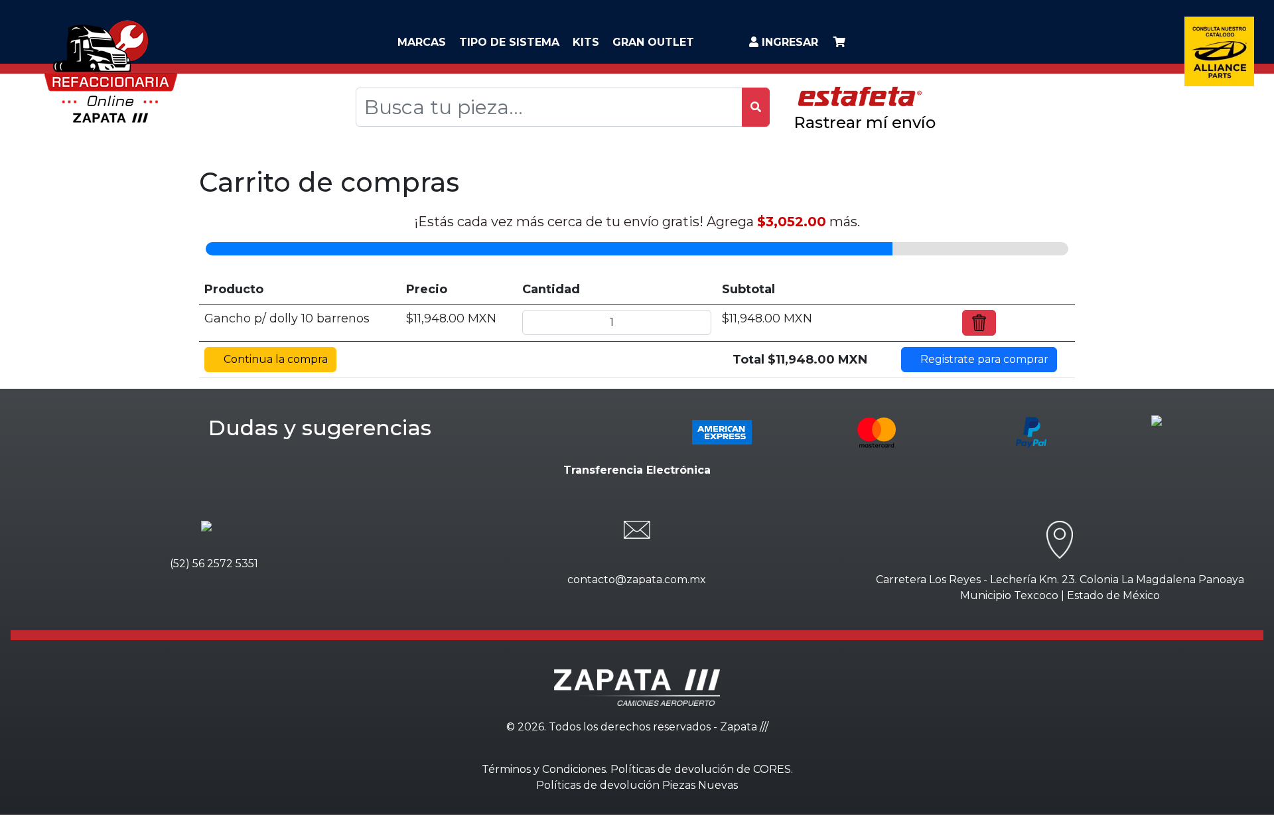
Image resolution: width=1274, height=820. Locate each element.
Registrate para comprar (983, 359)
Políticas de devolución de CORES (700, 769)
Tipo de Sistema (509, 42)
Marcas (421, 42)
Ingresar (788, 42)
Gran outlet (653, 42)
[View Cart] (839, 42)
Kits (586, 42)
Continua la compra (274, 359)
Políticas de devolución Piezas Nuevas (637, 785)
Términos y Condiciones (544, 769)
